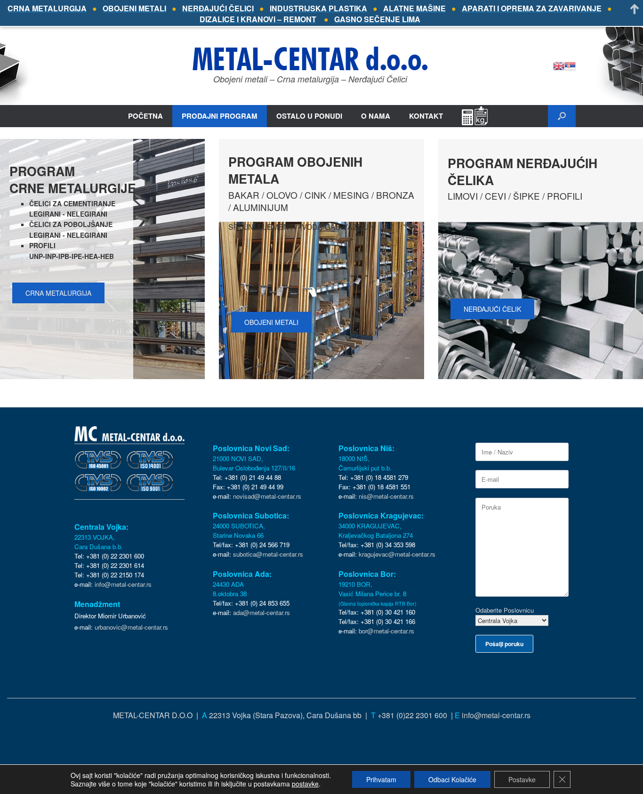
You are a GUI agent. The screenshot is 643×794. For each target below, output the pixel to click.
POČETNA (145, 116)
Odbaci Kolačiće (452, 779)
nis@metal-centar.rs (386, 496)
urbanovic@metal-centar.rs (131, 627)
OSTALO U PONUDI (309, 116)
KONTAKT (426, 116)
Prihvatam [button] (381, 779)
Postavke (522, 779)
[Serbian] (570, 64)
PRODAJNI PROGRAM (219, 116)
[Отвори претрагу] (562, 116)
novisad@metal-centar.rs (267, 496)
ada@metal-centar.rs (261, 612)
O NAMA (375, 116)
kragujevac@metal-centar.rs (397, 554)
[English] (558, 64)
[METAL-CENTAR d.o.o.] (310, 58)
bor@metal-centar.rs (386, 630)
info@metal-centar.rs (123, 584)
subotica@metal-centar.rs (268, 554)
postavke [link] (305, 783)
